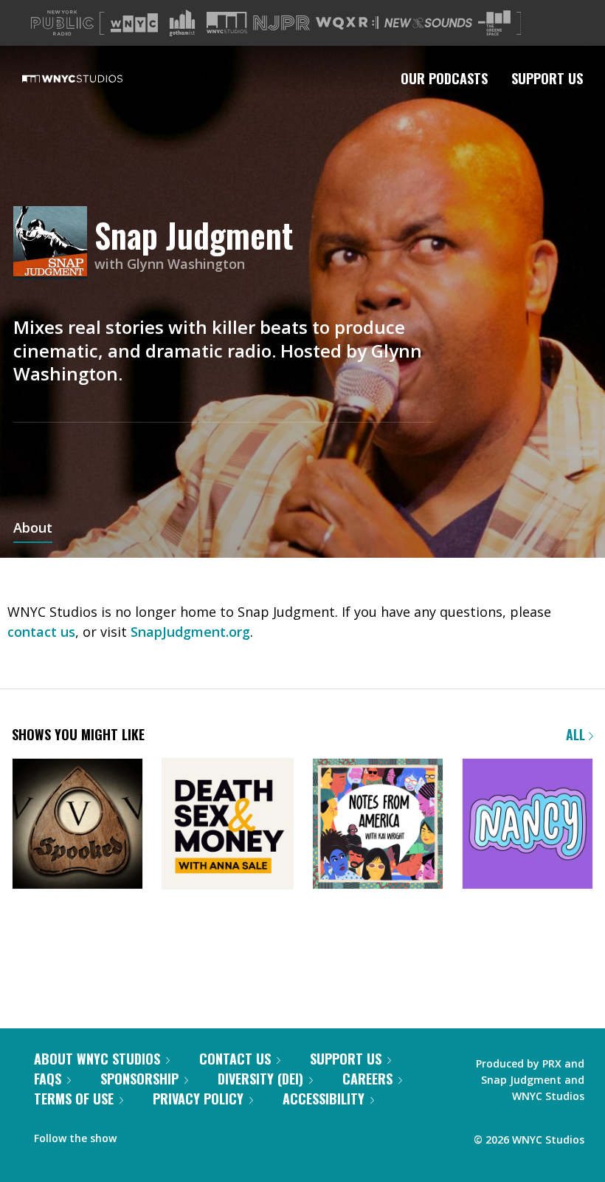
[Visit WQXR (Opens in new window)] (347, 23)
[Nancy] (527, 825)
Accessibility (323, 1098)
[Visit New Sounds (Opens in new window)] (428, 23)
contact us (41, 631)
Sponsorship (139, 1078)
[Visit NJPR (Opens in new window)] (281, 23)
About (32, 529)
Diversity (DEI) (260, 1078)
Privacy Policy (198, 1098)
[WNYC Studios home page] (90, 78)
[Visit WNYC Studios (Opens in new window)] (227, 22)
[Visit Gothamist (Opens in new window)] (182, 23)
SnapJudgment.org (190, 631)
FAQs (47, 1078)
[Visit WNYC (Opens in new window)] (134, 23)
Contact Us (235, 1058)
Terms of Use (74, 1098)
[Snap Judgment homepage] (53, 244)
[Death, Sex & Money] (227, 825)
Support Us (547, 78)
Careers (367, 1078)
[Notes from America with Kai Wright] (377, 825)
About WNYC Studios (97, 1058)
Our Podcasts (444, 78)
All (577, 734)
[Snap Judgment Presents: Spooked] (77, 825)
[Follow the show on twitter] (166, 1134)
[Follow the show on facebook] (138, 1134)
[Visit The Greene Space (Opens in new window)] (494, 23)
